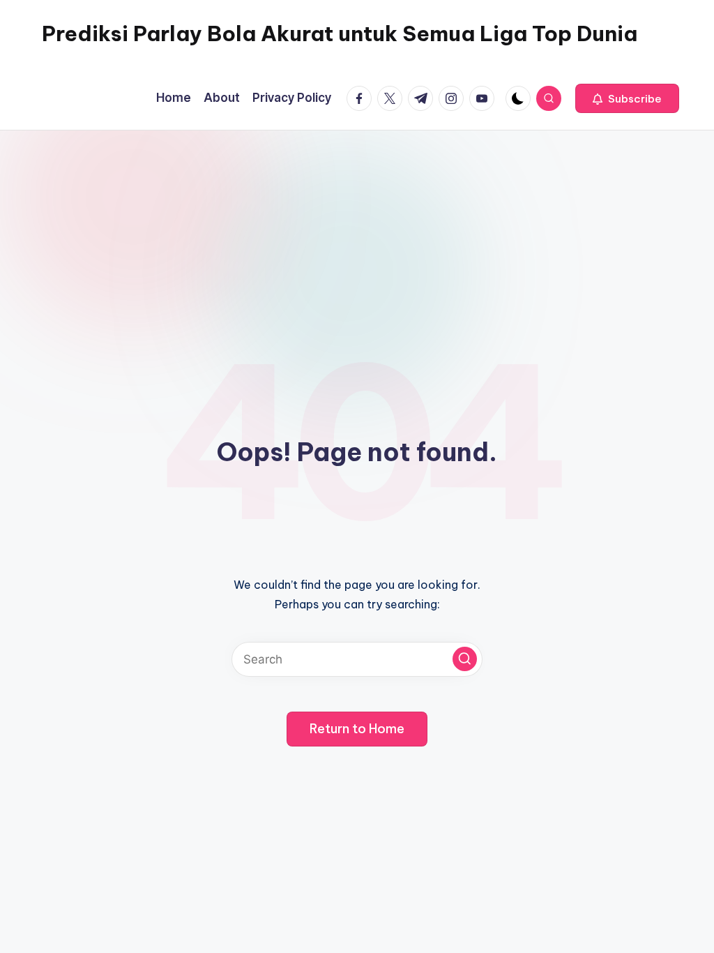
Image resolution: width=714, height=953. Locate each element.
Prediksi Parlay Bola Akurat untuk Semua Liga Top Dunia (339, 33)
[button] (627, 98)
